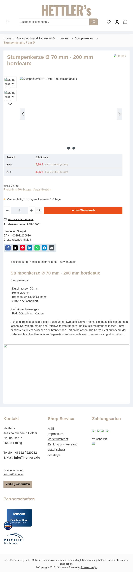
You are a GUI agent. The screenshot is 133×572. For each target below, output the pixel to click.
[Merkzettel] (109, 21)
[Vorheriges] (22, 114)
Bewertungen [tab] (68, 261)
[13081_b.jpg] (71, 114)
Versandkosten (64, 560)
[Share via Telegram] (44, 247)
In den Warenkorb (83, 210)
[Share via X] (15, 247)
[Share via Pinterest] (22, 247)
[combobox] (54, 21)
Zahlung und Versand (62, 444)
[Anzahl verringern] (7, 210)
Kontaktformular (13, 474)
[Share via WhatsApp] (37, 247)
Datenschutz (56, 449)
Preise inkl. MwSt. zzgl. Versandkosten (27, 189)
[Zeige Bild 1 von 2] (68, 148)
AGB (51, 428)
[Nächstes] (119, 114)
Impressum (55, 434)
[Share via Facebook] (8, 247)
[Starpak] (120, 62)
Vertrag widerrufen (18, 484)
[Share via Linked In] (29, 247)
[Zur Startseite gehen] (66, 10)
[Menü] (7, 21)
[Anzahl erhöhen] (31, 210)
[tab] (19, 262)
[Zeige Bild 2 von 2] (73, 148)
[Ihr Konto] (117, 21)
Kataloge (54, 455)
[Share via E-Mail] (51, 247)
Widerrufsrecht (58, 439)
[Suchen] (93, 21)
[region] (63, 114)
